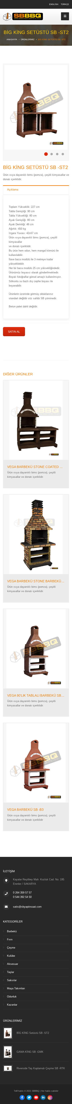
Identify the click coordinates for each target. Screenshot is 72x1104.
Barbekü (12, 931)
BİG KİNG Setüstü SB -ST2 (33, 1032)
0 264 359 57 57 (22, 892)
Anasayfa (12, 39)
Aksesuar (12, 963)
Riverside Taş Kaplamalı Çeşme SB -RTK (41, 1068)
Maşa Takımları (16, 988)
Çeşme (11, 947)
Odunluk (12, 996)
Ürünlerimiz (27, 39)
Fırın (9, 939)
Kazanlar (12, 1004)
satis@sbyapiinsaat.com (27, 906)
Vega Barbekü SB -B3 (25, 809)
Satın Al (14, 331)
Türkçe (65, 4)
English (53, 4)
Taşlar (10, 972)
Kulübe (11, 955)
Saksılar (12, 980)
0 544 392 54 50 (22, 896)
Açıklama (12, 189)
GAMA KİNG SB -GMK (30, 1051)
